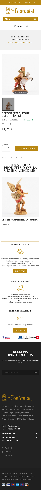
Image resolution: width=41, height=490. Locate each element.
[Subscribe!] (35, 372)
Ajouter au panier (28, 149)
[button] (17, 26)
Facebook (8, 448)
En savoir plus (20, 271)
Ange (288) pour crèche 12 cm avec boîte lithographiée (20, 220)
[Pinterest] (21, 157)
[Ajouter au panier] (34, 181)
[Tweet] (16, 157)
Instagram (9, 455)
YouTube (8, 451)
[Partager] (11, 157)
